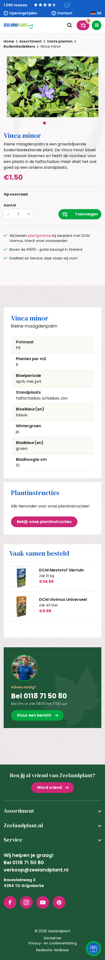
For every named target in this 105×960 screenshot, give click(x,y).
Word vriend (49, 787)
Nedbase (61, 950)
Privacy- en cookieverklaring (53, 943)
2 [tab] (49, 123)
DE (99, 13)
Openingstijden (23, 13)
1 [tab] (44, 123)
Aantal (10, 205)
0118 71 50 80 (28, 862)
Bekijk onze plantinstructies (44, 521)
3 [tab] (55, 123)
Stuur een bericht (34, 715)
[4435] (79, 214)
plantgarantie (39, 235)
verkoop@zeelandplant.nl (36, 869)
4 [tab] (60, 123)
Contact (65, 13)
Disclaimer (53, 938)
